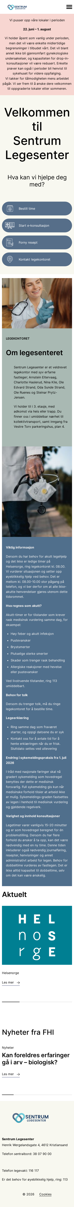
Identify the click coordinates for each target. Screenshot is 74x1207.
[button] (8, 1094)
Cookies (45, 1194)
